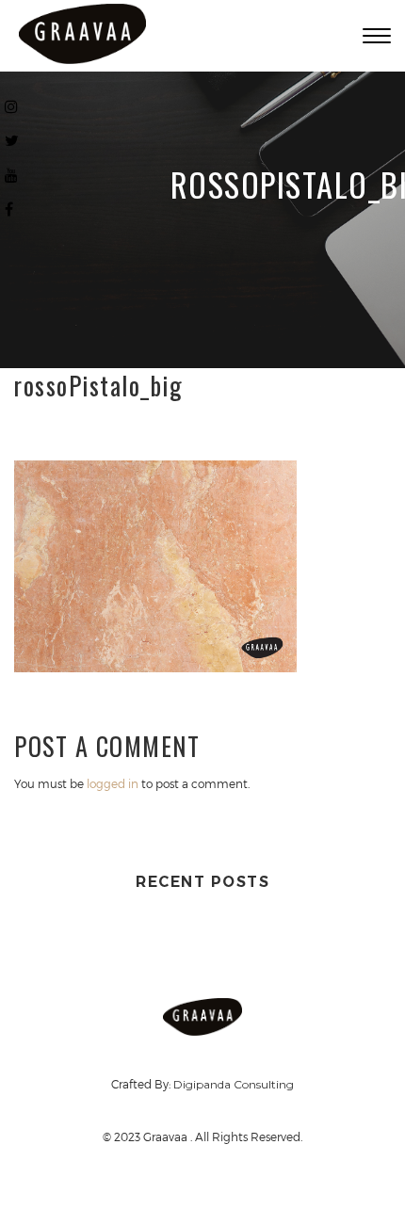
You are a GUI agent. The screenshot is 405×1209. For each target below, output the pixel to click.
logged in (112, 783)
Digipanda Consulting (233, 1084)
